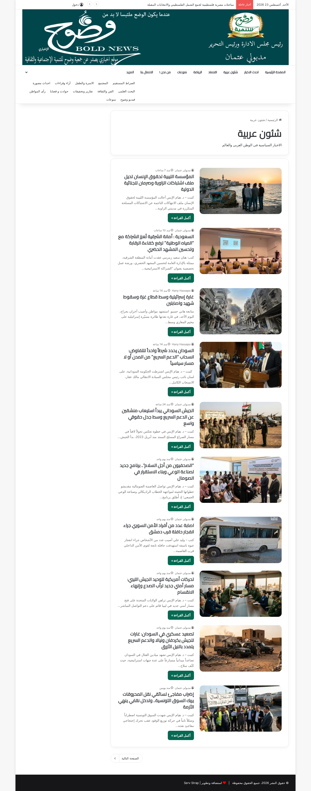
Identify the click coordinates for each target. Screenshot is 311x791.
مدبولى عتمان (183, 170)
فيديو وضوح (127, 99)
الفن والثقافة (105, 91)
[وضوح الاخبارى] (155, 37)
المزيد (130, 72)
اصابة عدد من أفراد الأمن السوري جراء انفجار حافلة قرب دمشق (158, 528)
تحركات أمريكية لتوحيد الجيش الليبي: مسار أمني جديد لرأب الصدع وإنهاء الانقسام (160, 585)
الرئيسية (273, 120)
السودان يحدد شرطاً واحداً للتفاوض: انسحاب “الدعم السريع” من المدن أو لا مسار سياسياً (159, 356)
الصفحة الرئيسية (275, 72)
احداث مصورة (41, 83)
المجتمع (103, 83)
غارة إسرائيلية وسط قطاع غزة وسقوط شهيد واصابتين (158, 299)
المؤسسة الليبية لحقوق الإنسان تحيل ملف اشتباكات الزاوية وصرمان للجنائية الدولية (159, 182)
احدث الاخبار (251, 72)
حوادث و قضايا (59, 91)
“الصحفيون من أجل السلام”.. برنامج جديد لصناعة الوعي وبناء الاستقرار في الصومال (157, 471)
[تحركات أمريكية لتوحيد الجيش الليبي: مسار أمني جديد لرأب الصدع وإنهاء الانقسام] (241, 594)
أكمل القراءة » (181, 218)
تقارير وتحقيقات (83, 91)
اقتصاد (212, 72)
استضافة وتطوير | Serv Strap (203, 783)
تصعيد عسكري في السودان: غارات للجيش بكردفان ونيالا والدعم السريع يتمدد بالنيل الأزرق (161, 640)
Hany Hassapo (181, 290)
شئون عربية (230, 72)
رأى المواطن (37, 91)
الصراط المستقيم (124, 83)
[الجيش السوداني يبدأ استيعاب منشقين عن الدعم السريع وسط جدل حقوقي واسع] (241, 425)
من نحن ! (165, 72)
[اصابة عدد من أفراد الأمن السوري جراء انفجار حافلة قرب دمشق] (241, 540)
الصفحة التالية (130, 758)
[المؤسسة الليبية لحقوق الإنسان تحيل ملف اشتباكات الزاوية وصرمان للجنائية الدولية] (241, 191)
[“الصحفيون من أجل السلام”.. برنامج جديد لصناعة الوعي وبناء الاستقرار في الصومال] (241, 480)
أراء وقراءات (63, 83)
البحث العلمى (126, 91)
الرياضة (197, 72)
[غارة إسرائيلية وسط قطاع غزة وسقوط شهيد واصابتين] (241, 311)
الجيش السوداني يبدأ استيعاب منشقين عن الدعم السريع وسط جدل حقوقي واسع (158, 416)
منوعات (182, 72)
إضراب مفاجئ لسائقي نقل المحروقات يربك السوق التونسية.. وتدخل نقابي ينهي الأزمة (156, 700)
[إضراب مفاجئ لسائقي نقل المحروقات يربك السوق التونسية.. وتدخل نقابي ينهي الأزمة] (241, 708)
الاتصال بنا (146, 72)
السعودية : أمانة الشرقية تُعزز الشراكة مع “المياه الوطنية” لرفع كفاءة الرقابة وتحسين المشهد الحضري (156, 242)
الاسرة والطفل (84, 83)
